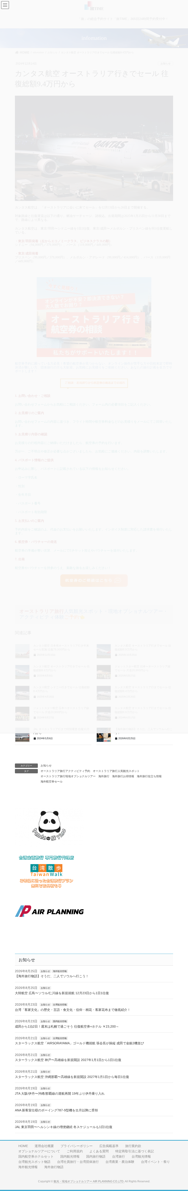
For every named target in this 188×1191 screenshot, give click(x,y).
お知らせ (46, 765)
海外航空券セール (52, 781)
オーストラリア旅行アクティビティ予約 (65, 771)
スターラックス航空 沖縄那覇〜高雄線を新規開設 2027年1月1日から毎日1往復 (72, 1077)
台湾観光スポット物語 (34, 1162)
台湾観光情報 (60, 1004)
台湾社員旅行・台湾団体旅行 (78, 1162)
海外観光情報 (60, 971)
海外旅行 (103, 776)
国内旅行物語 (95, 1156)
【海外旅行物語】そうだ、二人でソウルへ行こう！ (52, 976)
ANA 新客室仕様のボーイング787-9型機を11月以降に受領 (56, 1110)
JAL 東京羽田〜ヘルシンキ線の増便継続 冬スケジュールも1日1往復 (63, 1127)
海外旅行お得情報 (123, 776)
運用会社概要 (44, 1146)
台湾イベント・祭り (155, 1162)
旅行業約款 (133, 1146)
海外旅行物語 (54, 1167)
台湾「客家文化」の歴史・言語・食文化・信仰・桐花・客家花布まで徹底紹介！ (72, 1010)
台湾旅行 (118, 1156)
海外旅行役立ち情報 (149, 776)
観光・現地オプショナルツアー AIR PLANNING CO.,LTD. (89, 1181)
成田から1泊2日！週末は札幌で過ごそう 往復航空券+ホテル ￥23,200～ (67, 1026)
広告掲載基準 (109, 1146)
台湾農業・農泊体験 (119, 1162)
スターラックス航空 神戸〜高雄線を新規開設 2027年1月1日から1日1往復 (68, 1060)
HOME (23, 1146)
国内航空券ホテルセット (36, 1156)
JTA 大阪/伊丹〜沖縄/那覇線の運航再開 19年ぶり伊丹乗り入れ (60, 1093)
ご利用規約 (75, 1151)
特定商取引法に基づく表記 (134, 1151)
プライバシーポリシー (77, 1146)
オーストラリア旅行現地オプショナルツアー (68, 776)
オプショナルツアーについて (39, 1151)
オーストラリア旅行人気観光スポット (116, 771)
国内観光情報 (60, 1021)
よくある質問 (99, 1151)
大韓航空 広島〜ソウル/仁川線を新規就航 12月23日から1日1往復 (62, 993)
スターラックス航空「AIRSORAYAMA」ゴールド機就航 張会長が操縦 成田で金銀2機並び (79, 1043)
